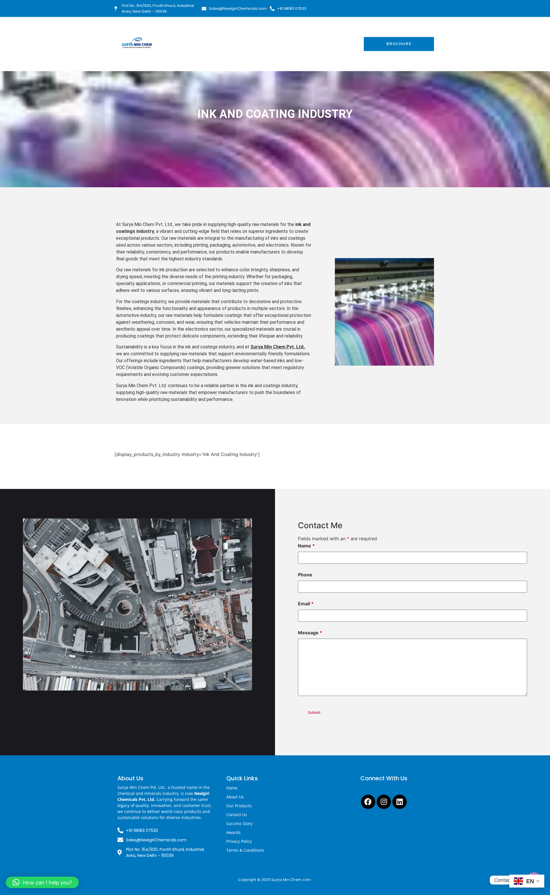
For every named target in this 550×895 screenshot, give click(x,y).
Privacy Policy (239, 841)
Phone (305, 574)
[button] (42, 882)
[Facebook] (368, 802)
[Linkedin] (399, 802)
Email (306, 603)
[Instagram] (384, 802)
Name (306, 545)
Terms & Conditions (245, 850)
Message (310, 632)
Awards (233, 832)
